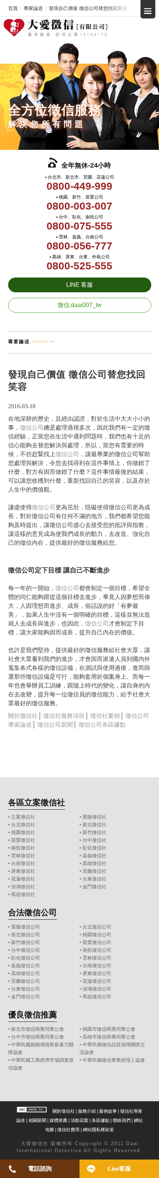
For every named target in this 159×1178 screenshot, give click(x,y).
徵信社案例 (105, 716)
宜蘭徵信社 (94, 871)
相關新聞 (37, 1120)
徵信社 (40, 1143)
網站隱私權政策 (98, 1129)
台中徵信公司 (25, 950)
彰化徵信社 (94, 848)
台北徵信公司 (96, 927)
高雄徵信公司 (25, 973)
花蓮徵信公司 (96, 981)
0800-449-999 (79, 186)
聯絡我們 (122, 1120)
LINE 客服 (79, 285)
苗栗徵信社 (23, 840)
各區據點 (100, 1120)
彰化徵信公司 (25, 958)
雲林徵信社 (23, 855)
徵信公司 (32, 427)
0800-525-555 (79, 266)
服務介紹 (87, 1111)
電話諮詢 (40, 1168)
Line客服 (119, 1168)
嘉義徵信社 (94, 855)
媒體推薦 (58, 1120)
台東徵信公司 (25, 989)
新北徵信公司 (25, 934)
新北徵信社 (94, 824)
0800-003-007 (79, 206)
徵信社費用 (68, 1129)
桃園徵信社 (23, 832)
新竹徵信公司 (25, 942)
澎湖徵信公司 (96, 989)
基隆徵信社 (94, 817)
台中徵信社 (94, 840)
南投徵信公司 (96, 950)
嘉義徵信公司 (25, 965)
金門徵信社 (94, 886)
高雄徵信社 (94, 863)
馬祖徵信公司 (96, 996)
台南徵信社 (23, 863)
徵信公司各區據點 (102, 724)
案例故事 (108, 1111)
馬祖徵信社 (23, 894)
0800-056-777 (79, 246)
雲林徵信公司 (96, 958)
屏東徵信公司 (96, 973)
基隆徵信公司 (25, 927)
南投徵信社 (23, 848)
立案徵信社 (23, 817)
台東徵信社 (94, 879)
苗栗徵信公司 (96, 942)
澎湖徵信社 (23, 886)
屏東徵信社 (23, 871)
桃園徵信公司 (96, 934)
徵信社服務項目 (64, 716)
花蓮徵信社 (23, 879)
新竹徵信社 (94, 832)
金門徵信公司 (25, 996)
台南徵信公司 (96, 965)
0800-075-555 (79, 226)
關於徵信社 (23, 716)
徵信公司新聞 (55, 724)
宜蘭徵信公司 (25, 981)
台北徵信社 (23, 824)
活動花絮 (79, 1120)
